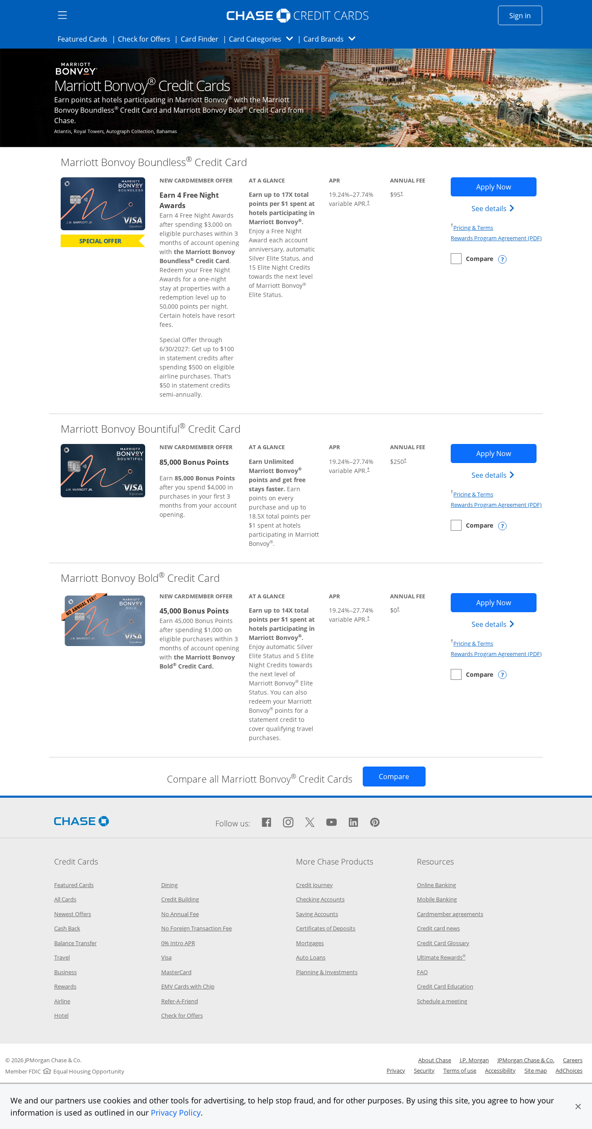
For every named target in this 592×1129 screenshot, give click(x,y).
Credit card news (438, 928)
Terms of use (459, 1070)
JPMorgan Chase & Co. (526, 1060)
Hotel (61, 1015)
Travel (62, 957)
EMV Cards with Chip (188, 986)
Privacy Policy (176, 1112)
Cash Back (67, 928)
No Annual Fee (180, 914)
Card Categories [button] (263, 39)
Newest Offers (72, 914)
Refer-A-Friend (179, 1001)
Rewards (65, 986)
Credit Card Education (445, 986)
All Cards (65, 899)
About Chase (434, 1060)
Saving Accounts (317, 914)
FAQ (422, 972)
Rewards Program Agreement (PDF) (496, 238)
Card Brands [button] (332, 39)
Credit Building (180, 899)
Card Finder (202, 39)
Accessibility (500, 1070)
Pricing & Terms (473, 228)
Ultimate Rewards (441, 957)
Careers (572, 1060)
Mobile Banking (437, 899)
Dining (169, 885)
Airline (62, 1001)
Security (424, 1070)
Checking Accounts (320, 899)
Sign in (525, 15)
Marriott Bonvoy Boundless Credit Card (154, 162)
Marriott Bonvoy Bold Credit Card (140, 578)
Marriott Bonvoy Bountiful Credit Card (151, 428)
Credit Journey (314, 885)
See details (494, 208)
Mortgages (310, 943)
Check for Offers (146, 39)
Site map (535, 1070)
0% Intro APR (178, 943)
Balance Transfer (75, 943)
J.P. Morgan (474, 1060)
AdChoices (569, 1070)
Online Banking (436, 885)
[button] (578, 1106)
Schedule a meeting (442, 1001)
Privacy (396, 1070)
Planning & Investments (327, 972)
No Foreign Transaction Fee (196, 928)
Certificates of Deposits (325, 928)
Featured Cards (85, 39)
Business (65, 972)
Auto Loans (310, 957)
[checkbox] (472, 258)
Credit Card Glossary (443, 943)
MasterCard (176, 972)
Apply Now (506, 187)
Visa (166, 957)
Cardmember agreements (450, 914)
